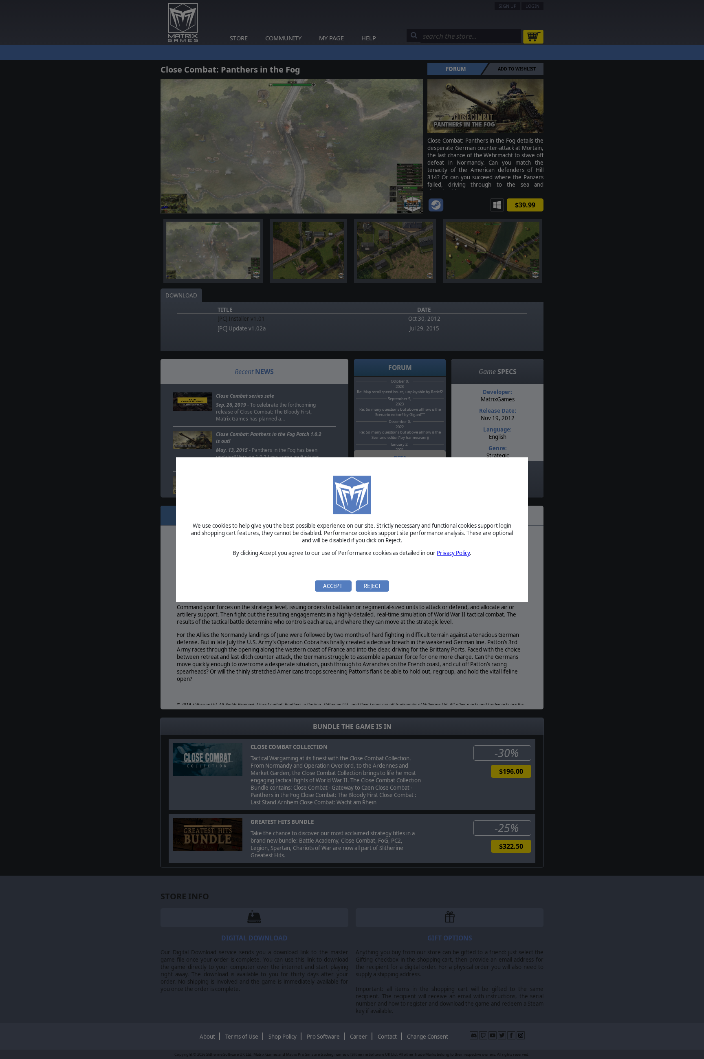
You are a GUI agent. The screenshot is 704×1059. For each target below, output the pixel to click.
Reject (372, 586)
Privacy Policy (453, 553)
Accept (333, 586)
